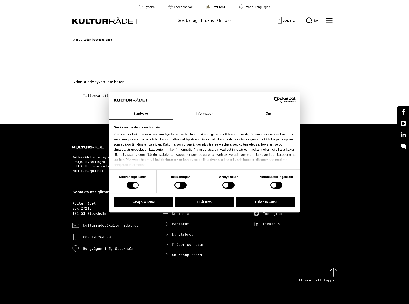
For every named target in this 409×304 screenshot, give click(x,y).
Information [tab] (204, 113)
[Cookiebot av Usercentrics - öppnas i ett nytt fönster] (277, 100)
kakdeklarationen (168, 159)
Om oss (224, 20)
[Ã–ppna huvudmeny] (330, 20)
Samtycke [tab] (140, 113)
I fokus (207, 20)
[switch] (180, 185)
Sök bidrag (187, 20)
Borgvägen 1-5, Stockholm (108, 248)
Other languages (257, 7)
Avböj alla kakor (143, 202)
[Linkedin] (403, 135)
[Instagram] (403, 123)
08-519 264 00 (97, 237)
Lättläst (218, 7)
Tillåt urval (204, 202)
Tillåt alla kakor (266, 202)
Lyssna (149, 7)
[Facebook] (403, 112)
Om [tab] (268, 113)
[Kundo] (403, 146)
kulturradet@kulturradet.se (110, 225)
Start (76, 39)
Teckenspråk (183, 7)
